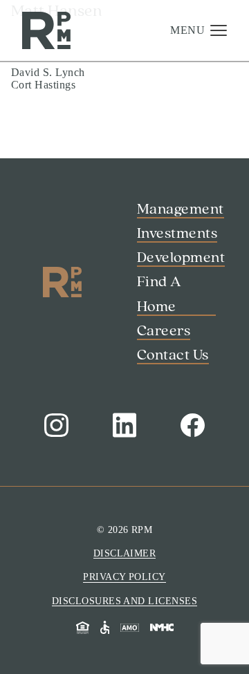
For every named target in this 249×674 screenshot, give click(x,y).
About (35, 167)
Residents (40, 615)
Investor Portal (52, 597)
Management (59, 88)
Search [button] (34, 580)
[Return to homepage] (46, 31)
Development (61, 141)
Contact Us (44, 633)
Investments (56, 114)
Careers (40, 221)
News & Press (62, 247)
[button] (198, 30)
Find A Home (60, 194)
